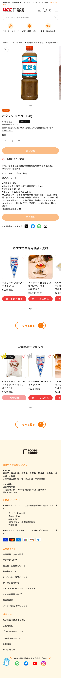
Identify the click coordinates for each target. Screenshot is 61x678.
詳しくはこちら (10, 492)
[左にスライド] (24, 105)
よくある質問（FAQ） (13, 594)
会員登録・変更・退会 (13, 554)
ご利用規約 (8, 625)
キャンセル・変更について (15, 577)
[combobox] (27, 17)
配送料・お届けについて (14, 565)
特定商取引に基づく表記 (14, 619)
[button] (56, 10)
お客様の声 (8, 599)
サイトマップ (9, 649)
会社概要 (7, 644)
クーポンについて (11, 582)
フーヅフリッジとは (12, 638)
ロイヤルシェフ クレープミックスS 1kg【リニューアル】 (14, 384)
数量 (4, 135)
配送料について (7, 130)
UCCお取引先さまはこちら (15, 605)
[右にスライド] (37, 105)
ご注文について (10, 560)
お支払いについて (11, 571)
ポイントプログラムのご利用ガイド (19, 588)
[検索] (55, 17)
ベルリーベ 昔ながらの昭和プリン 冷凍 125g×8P (39, 285)
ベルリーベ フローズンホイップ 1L (13, 284)
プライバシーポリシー (13, 631)
